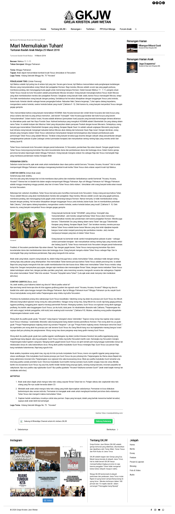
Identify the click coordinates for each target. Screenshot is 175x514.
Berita (132, 449)
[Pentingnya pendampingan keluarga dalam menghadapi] (47, 484)
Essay (132, 453)
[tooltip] (153, 2)
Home (132, 445)
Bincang (133, 466)
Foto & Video (135, 470)
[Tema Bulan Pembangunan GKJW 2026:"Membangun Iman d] (72, 459)
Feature (133, 457)
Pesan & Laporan (137, 462)
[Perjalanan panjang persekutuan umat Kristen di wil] (72, 484)
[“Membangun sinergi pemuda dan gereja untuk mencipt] (22, 484)
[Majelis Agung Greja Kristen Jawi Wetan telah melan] (47, 459)
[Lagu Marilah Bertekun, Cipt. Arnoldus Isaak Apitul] (22, 459)
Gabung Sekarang (103, 421)
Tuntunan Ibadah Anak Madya (21, 55)
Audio (132, 475)
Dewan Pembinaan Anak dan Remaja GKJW (28, 40)
